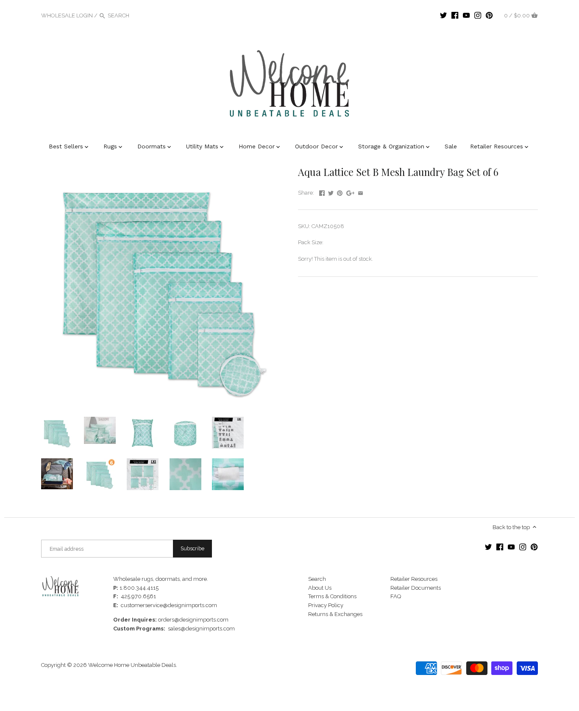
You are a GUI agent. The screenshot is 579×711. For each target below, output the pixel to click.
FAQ (395, 596)
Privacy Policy (325, 605)
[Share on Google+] (350, 192)
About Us (319, 588)
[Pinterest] (489, 15)
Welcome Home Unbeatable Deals (132, 665)
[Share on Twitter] (331, 192)
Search (317, 579)
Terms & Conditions (332, 596)
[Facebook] (454, 15)
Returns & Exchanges (335, 614)
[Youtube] (466, 15)
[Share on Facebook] (322, 192)
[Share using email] (360, 192)
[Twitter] (443, 15)
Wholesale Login (67, 15)
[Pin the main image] (339, 192)
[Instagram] (477, 15)
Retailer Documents (415, 588)
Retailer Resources (413, 579)
